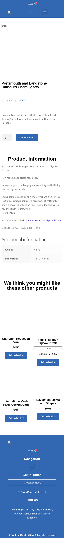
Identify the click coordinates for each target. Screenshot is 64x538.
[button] (45, 12)
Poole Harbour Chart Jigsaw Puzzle (42, 220)
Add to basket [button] (16, 355)
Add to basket (26, 137)
